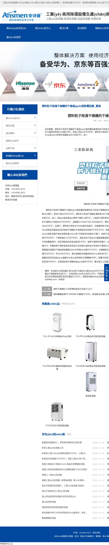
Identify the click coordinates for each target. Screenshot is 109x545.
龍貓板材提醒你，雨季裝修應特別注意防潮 (62, 442)
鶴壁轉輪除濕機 (49, 517)
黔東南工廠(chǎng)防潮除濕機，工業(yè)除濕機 (65, 453)
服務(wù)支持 (12, 140)
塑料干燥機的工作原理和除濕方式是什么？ (73, 288)
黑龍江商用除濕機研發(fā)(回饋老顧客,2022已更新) (64, 469)
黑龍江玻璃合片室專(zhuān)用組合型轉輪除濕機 (63, 463)
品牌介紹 (10, 148)
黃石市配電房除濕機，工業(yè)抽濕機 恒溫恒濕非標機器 (65, 485)
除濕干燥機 (99, 209)
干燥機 (61, 209)
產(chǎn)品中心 (43, 28)
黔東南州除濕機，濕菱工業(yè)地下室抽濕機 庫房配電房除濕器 (65, 458)
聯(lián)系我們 (14, 37)
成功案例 (81, 28)
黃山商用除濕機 (49, 501)
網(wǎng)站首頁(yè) (16, 28)
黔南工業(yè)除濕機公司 (52, 447)
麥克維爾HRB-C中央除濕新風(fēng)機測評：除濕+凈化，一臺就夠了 (65, 512)
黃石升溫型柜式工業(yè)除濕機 (55, 490)
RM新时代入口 (6, 543)
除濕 (56, 209)
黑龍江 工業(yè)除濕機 (52, 474)
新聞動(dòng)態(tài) (15, 155)
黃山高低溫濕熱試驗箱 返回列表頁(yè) (59, 496)
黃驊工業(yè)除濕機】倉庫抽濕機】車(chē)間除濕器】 (65, 480)
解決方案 (64, 28)
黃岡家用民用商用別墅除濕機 (55, 507)
